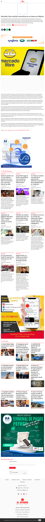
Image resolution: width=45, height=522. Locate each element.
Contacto (7, 479)
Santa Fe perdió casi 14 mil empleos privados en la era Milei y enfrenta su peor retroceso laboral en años (7, 180)
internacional (10, 130)
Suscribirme (12, 467)
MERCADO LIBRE (21, 130)
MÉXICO (28, 130)
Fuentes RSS (37, 479)
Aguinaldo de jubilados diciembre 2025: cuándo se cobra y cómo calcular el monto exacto (7, 219)
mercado (15, 130)
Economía (3, 24)
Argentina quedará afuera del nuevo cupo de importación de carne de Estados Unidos (7, 395)
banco (5, 130)
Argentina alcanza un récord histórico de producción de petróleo (7, 368)
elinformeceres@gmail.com (22, 490)
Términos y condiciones (27, 479)
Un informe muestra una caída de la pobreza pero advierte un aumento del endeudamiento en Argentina (37, 180)
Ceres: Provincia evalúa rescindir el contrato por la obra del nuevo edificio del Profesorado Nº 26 (37, 396)
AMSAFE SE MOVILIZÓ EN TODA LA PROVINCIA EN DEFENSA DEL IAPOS (36, 348)
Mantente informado (7, 459)
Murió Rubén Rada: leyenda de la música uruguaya (7, 346)
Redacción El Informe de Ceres (20, 24)
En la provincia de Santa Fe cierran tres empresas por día (7, 257)
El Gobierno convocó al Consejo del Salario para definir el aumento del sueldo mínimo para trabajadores (37, 219)
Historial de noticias (16, 479)
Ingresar (23, 482)
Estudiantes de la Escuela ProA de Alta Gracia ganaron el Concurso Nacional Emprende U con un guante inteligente (22, 348)
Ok (39, 520)
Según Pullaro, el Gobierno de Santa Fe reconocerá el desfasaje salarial (21, 258)
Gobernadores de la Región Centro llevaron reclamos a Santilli (22, 368)
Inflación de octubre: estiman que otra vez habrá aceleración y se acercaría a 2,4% (22, 217)
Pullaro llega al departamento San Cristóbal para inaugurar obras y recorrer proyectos (22, 395)
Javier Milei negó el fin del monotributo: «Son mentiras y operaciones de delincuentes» (22, 179)
